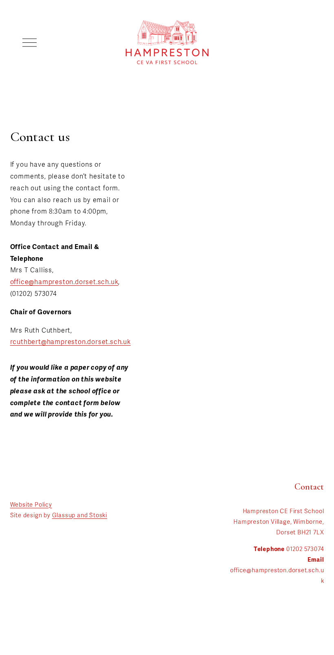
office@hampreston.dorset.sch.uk (64, 282)
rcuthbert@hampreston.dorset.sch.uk (70, 342)
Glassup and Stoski (79, 515)
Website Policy (31, 504)
